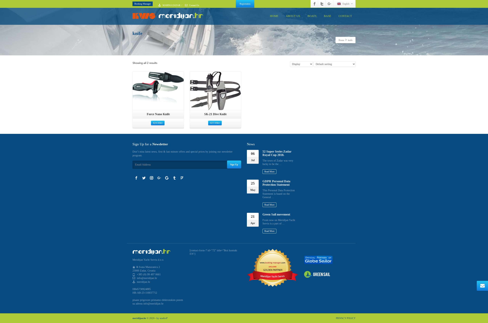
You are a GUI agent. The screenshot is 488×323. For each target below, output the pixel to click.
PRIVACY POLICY (346, 318)
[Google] (167, 178)
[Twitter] (322, 4)
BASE (327, 16)
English (346, 3)
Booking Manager (142, 3)
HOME (274, 16)
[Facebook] (314, 4)
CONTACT (345, 16)
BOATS (311, 16)
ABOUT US (293, 16)
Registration (245, 3)
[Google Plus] (329, 4)
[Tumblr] (174, 178)
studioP (164, 318)
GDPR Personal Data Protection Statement (276, 183)
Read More (269, 171)
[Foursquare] (182, 178)
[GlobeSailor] (318, 259)
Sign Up (234, 164)
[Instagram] (151, 178)
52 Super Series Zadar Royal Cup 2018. (276, 153)
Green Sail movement (276, 214)
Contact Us (194, 5)
